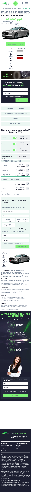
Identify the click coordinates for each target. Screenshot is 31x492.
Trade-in (4, 448)
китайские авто (21, 443)
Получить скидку (22, 246)
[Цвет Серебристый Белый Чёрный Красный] (15, 216)
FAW (19, 9)
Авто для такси (6, 446)
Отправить (21, 100)
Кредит (18, 446)
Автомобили (12, 9)
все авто (4, 443)
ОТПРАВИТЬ (15, 395)
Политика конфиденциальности (10, 480)
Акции (18, 448)
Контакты (4, 450)
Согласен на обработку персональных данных (14, 96)
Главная (4, 9)
